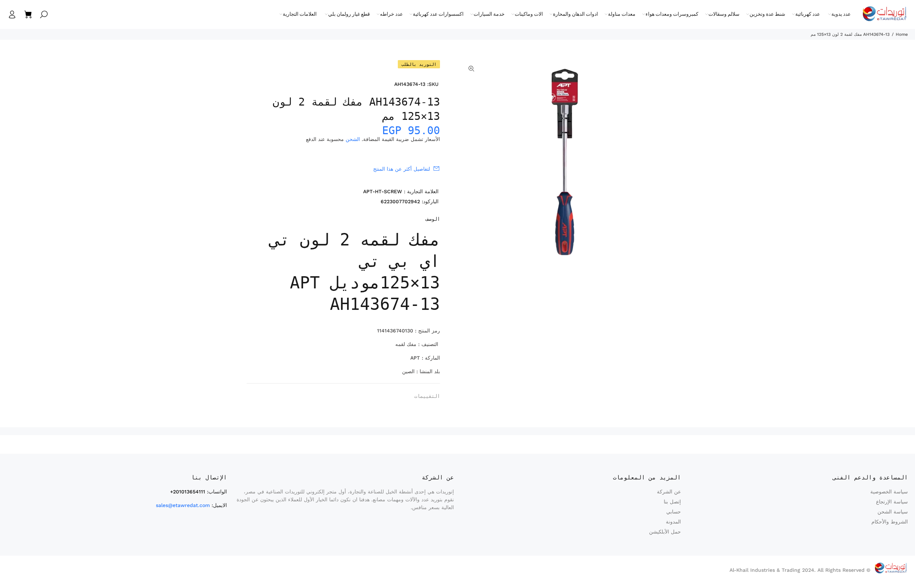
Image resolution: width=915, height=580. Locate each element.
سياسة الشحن (892, 512)
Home (902, 34)
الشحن (353, 139)
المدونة (673, 522)
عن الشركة (669, 491)
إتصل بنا (672, 502)
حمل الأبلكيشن (665, 532)
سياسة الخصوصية (889, 491)
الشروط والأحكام (889, 522)
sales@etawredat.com (183, 505)
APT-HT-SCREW (382, 191)
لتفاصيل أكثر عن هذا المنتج (401, 169)
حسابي (673, 512)
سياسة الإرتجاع (892, 502)
